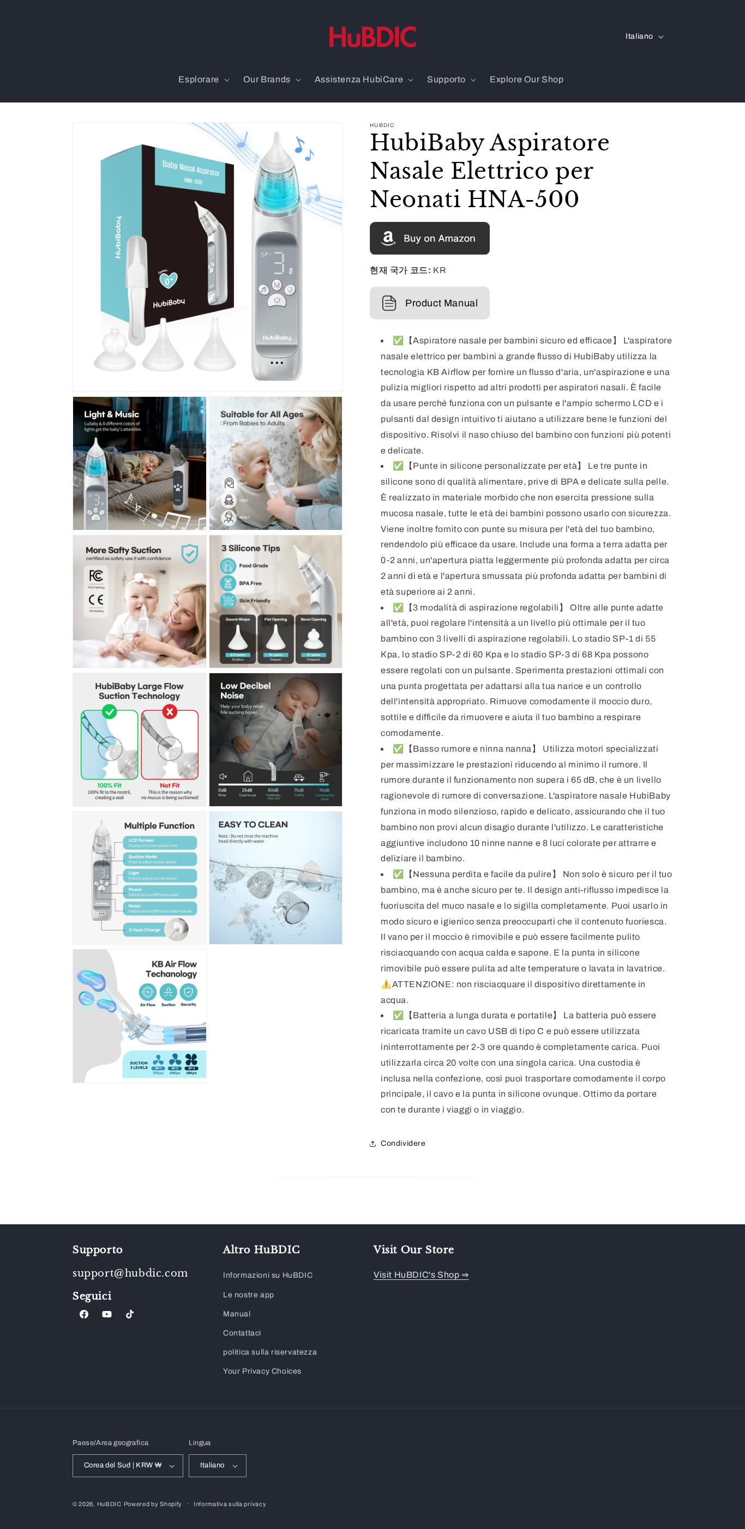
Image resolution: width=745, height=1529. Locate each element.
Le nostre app (248, 1295)
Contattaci (242, 1333)
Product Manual (441, 303)
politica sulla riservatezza (270, 1352)
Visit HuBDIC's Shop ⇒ (421, 1274)
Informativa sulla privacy (230, 1504)
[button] (202, 80)
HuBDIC (109, 1504)
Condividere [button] (403, 1143)
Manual (237, 1314)
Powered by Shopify (153, 1504)
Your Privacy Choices (262, 1371)
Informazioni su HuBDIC (268, 1275)
